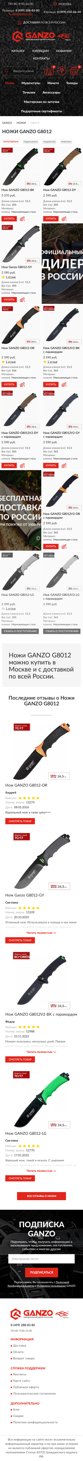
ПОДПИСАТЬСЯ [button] (41, 1272)
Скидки (18, 1416)
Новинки (64, 51)
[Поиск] (6, 71)
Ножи (9, 83)
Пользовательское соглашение (34, 1393)
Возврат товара (23, 1358)
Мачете (53, 83)
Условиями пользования (51, 1286)
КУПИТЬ (9, 218)
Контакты (41, 58)
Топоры (72, 83)
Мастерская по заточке (41, 102)
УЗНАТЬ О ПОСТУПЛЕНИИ (20, 631)
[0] (74, 70)
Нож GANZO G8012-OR (26, 785)
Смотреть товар (20, 821)
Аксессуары (51, 92)
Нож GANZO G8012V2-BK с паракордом (41, 1014)
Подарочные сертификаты (41, 111)
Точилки (29, 92)
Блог (16, 1409)
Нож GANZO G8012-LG (25, 1134)
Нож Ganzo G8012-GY (24, 895)
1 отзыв (11, 277)
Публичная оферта (26, 1387)
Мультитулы (30, 83)
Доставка (19, 1345)
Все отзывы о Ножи (41, 1196)
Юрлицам (40, 51)
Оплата (18, 1352)
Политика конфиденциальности (35, 1422)
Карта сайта (21, 1380)
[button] (21, 13)
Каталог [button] (18, 51)
